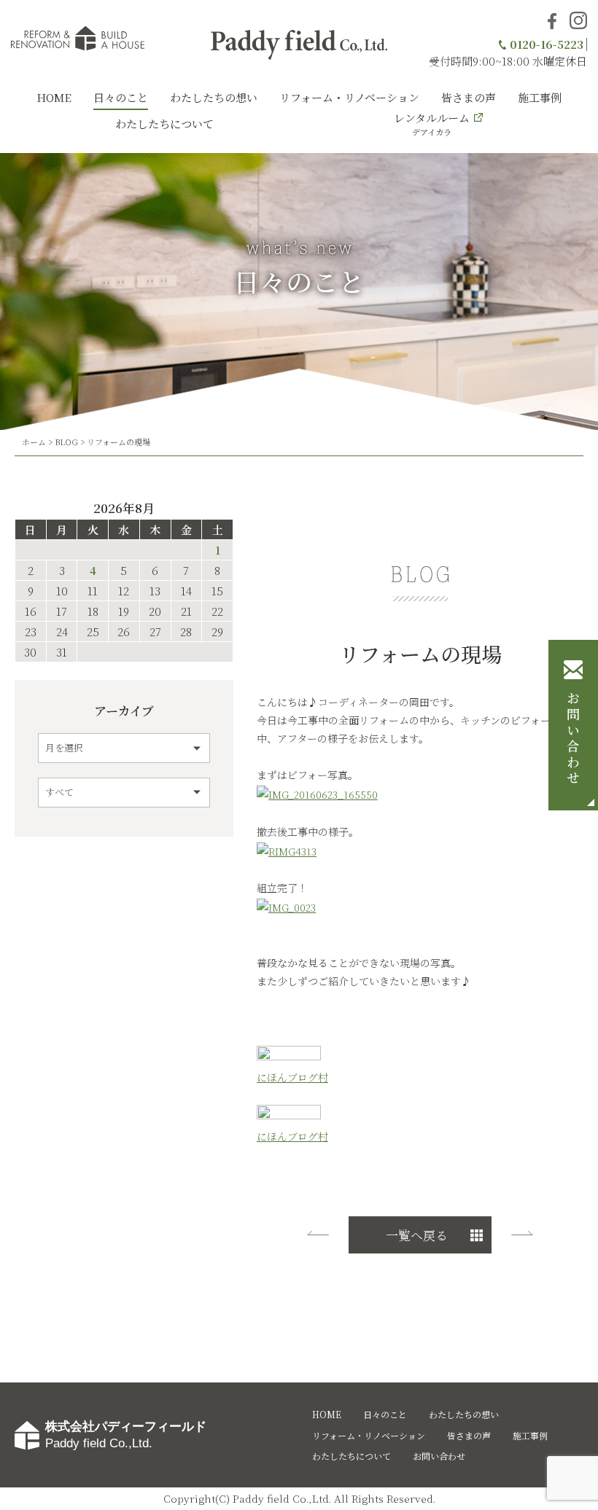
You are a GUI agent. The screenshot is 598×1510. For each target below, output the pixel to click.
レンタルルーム (432, 124)
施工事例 (540, 97)
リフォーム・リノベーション (349, 97)
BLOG (66, 441)
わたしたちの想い (213, 97)
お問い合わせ (573, 739)
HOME (53, 97)
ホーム (34, 441)
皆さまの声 (468, 97)
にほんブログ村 (292, 1077)
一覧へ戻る (417, 1235)
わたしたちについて (164, 123)
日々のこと (120, 97)
